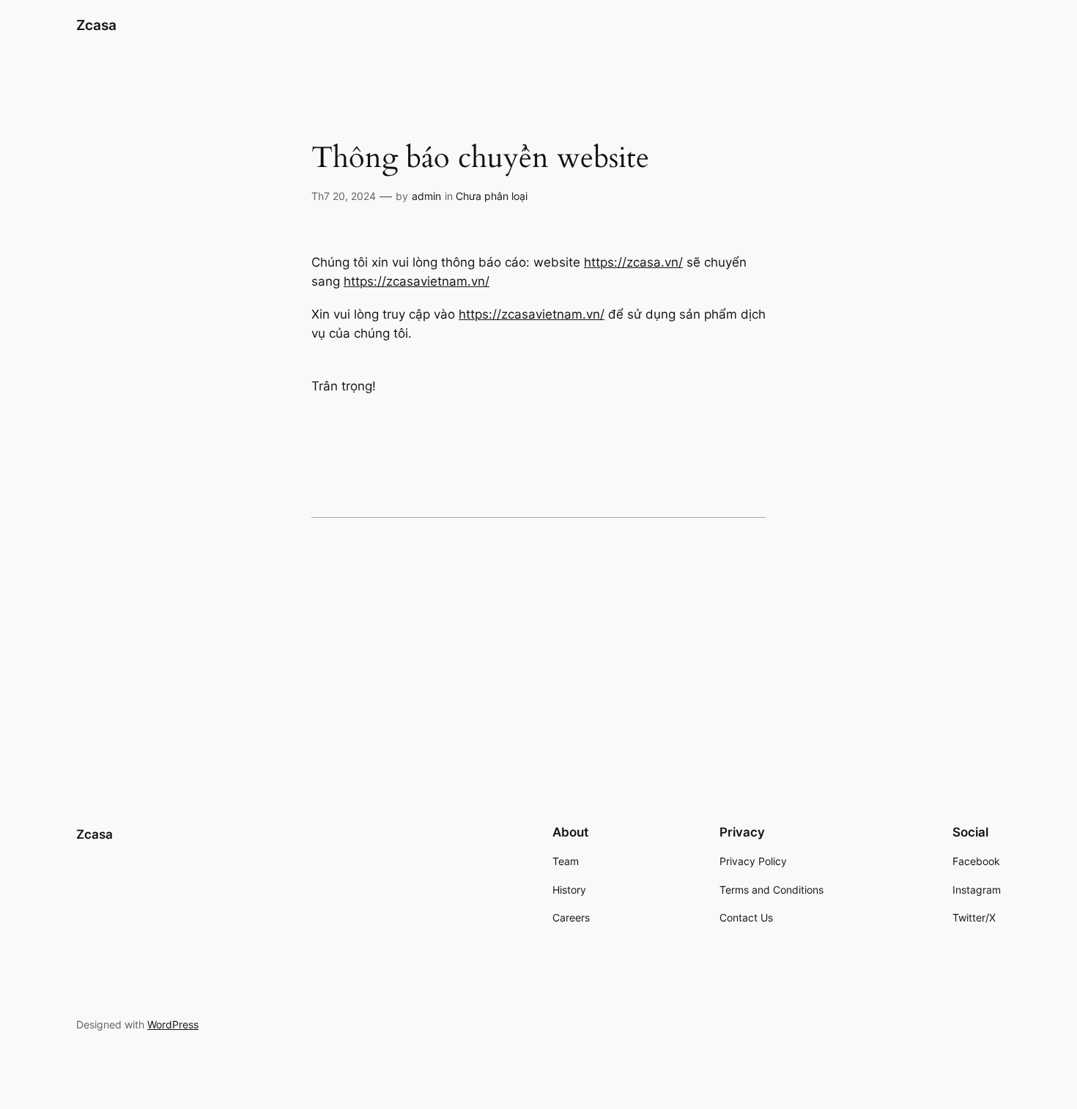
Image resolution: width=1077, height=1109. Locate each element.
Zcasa (96, 25)
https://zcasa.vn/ (633, 262)
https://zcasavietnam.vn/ (416, 281)
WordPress (173, 1024)
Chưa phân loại (492, 196)
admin (426, 196)
